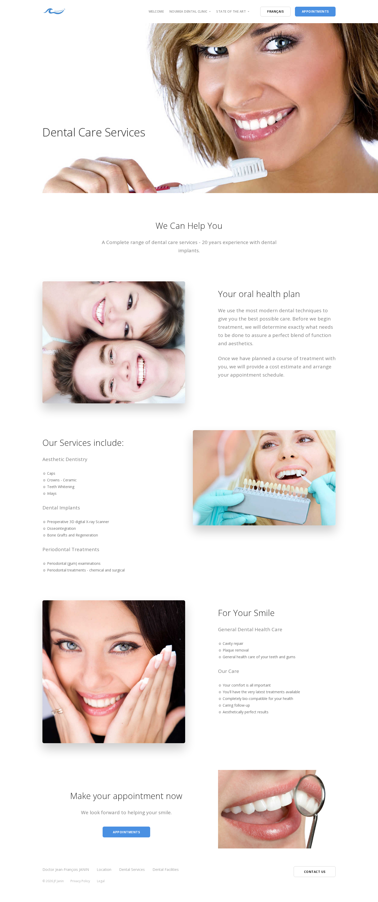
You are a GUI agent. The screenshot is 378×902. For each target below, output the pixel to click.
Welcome (156, 11)
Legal (101, 881)
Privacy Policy (80, 881)
